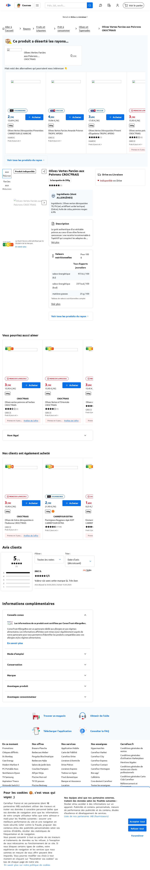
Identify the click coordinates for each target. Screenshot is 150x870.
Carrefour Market (99, 752)
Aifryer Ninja (38, 772)
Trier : (67, 553)
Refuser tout (137, 828)
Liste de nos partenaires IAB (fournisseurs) (86, 816)
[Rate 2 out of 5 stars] (52, 185)
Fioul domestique (69, 777)
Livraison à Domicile (70, 760)
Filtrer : (38, 553)
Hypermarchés (97, 748)
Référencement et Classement (129, 785)
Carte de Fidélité (69, 752)
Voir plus (55, 242)
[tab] (6, 173)
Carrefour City (97, 756)
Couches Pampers (40, 768)
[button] (37, 5)
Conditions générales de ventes (131, 749)
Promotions (7, 748)
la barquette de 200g (60, 180)
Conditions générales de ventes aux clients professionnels (131, 769)
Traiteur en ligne (69, 772)
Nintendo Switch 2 (10, 785)
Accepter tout (137, 821)
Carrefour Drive (68, 756)
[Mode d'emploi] (85, 654)
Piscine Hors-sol (39, 777)
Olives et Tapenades (84, 28)
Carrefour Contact (99, 764)
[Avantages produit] (85, 686)
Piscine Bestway (39, 785)
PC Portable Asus (10, 768)
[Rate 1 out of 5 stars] (50, 185)
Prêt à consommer (64, 28)
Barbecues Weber (40, 752)
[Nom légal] (85, 435)
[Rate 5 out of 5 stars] (59, 185)
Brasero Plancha (39, 748)
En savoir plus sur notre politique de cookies (27, 865)
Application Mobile (70, 748)
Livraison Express (69, 768)
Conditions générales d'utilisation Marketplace (132, 756)
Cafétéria (95, 777)
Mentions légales (128, 762)
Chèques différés (10, 752)
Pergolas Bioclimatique (42, 756)
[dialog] (75, 828)
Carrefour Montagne (100, 768)
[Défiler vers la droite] (138, 112)
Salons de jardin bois (41, 764)
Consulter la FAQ (99, 731)
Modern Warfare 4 (10, 764)
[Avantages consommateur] (85, 697)
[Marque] (85, 675)
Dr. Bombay (7, 756)
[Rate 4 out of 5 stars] (56, 185)
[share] (44, 171)
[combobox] (69, 5)
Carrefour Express (99, 760)
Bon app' (95, 772)
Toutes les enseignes (100, 785)
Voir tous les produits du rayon (24, 160)
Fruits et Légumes (41, 28)
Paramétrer (137, 835)
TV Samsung (7, 777)
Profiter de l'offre (31, 420)
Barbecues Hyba (39, 760)
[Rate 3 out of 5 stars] (54, 185)
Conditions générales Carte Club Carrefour (133, 778)
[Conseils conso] (85, 615)
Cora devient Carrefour (101, 781)
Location (65, 785)
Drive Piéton (67, 764)
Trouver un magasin (54, 715)
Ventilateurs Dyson (11, 772)
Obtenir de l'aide (99, 715)
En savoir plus (20, 246)
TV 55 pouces (38, 781)
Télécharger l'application (57, 731)
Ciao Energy (7, 760)
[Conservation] (85, 665)
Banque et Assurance (71, 781)
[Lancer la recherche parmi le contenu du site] (90, 5)
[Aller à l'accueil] (8, 5)
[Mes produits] (109, 5)
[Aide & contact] (100, 5)
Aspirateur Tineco (10, 781)
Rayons (27, 28)
